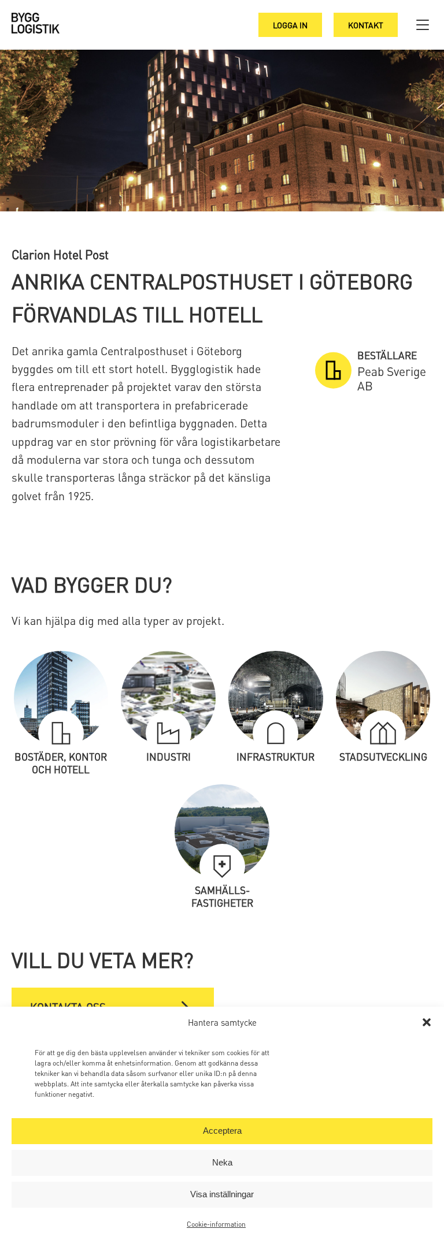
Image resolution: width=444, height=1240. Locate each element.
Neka (222, 1162)
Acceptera (222, 1130)
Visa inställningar (222, 1194)
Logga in (290, 25)
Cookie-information (216, 1224)
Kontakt (365, 25)
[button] (426, 1022)
